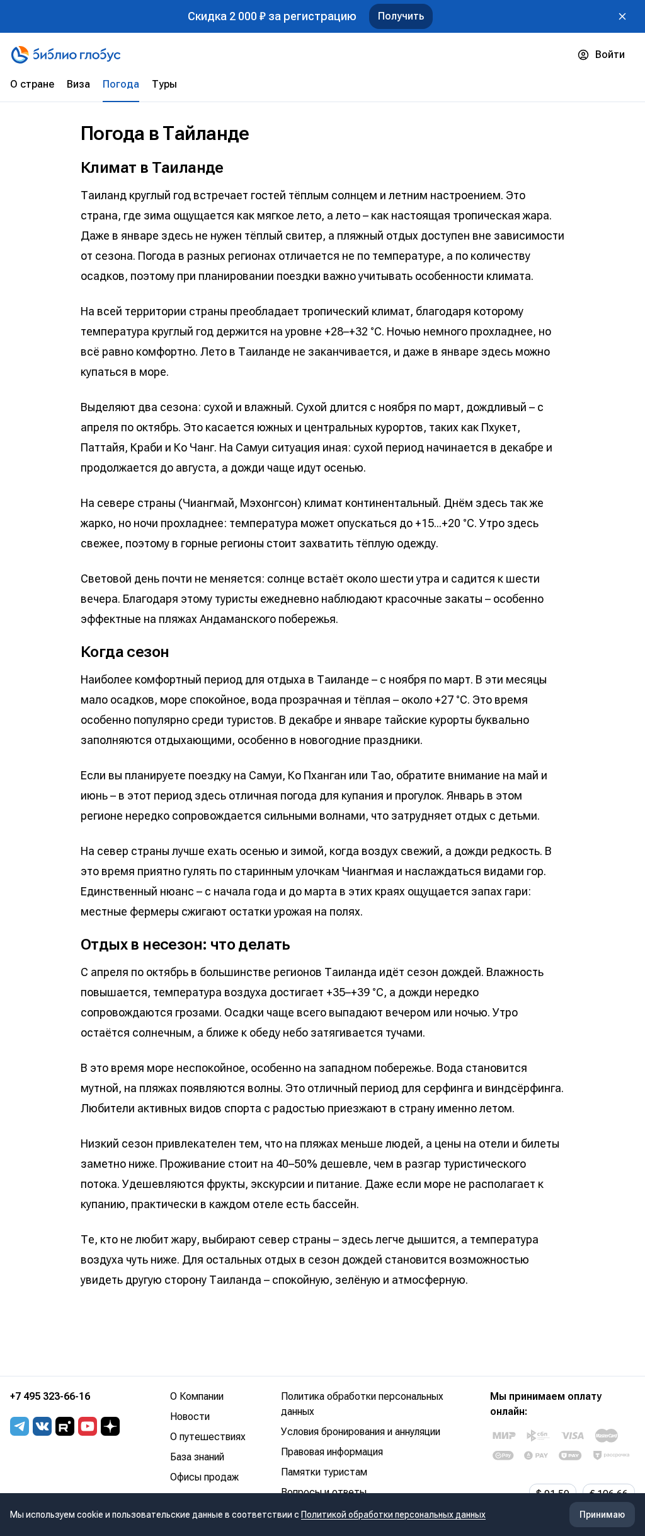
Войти (610, 55)
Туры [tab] (164, 84)
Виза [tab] (78, 84)
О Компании (197, 1396)
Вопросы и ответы (324, 1492)
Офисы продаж (204, 1477)
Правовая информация (332, 1452)
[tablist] (322, 89)
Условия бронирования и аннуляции (360, 1432)
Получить (401, 16)
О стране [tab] (32, 84)
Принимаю (602, 1515)
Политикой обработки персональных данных (393, 1515)
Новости (190, 1417)
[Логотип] (66, 55)
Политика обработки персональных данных (362, 1403)
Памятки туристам (324, 1472)
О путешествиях (208, 1437)
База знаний (197, 1457)
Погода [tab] (121, 84)
